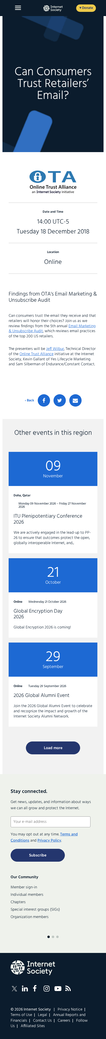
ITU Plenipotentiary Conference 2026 (53, 502)
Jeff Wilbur (55, 349)
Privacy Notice (70, 1009)
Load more (53, 748)
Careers (64, 1020)
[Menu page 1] (48, 937)
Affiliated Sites (33, 1026)
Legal (42, 1015)
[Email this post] (75, 400)
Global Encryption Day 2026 (53, 598)
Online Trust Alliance (36, 354)
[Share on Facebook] (44, 400)
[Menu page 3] (57, 937)
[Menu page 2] (53, 937)
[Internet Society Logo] (33, 967)
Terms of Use (21, 1015)
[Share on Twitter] (59, 400)
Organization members (30, 917)
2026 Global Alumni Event (53, 684)
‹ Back (29, 401)
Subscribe (37, 855)
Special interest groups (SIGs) (35, 909)
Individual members (27, 895)
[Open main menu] (18, 7)
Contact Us (42, 1020)
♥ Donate (86, 8)
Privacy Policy (49, 840)
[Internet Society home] (53, 8)
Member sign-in (24, 887)
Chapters (18, 902)
